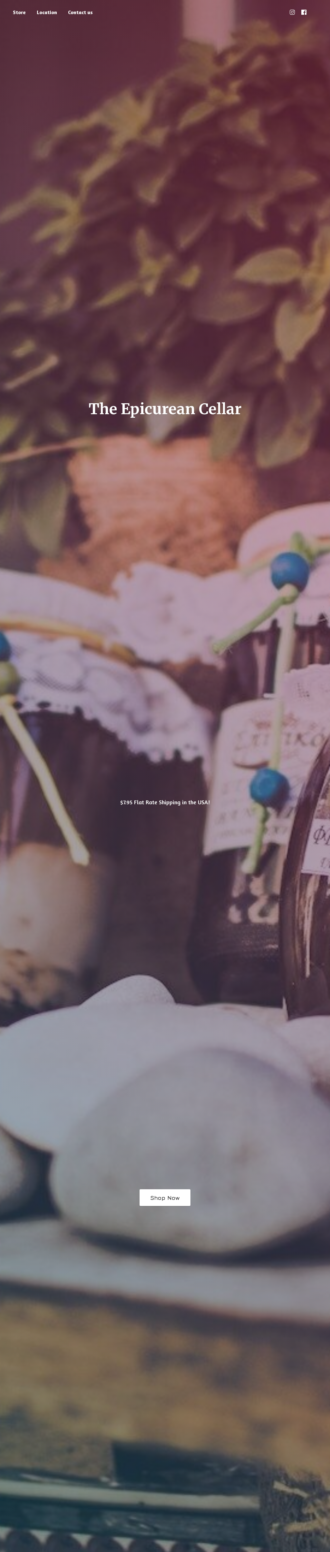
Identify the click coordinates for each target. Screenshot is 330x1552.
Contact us (80, 12)
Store (19, 12)
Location (47, 12)
